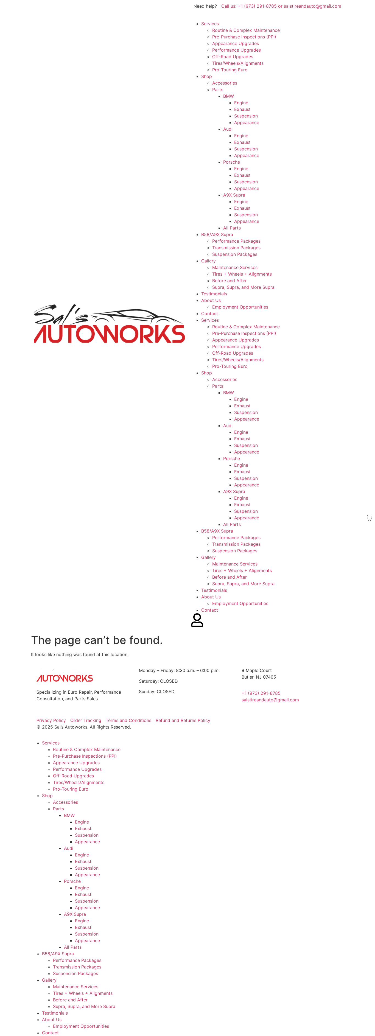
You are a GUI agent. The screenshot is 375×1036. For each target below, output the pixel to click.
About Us (211, 300)
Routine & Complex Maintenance (246, 30)
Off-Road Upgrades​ (232, 56)
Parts (217, 89)
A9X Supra (234, 195)
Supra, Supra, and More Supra (243, 287)
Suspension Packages (234, 254)
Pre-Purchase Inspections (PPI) (244, 37)
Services (210, 23)
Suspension (246, 116)
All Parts (232, 228)
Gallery (208, 261)
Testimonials (214, 293)
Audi (228, 129)
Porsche (231, 162)
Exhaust (242, 109)
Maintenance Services (235, 267)
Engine (241, 102)
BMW (228, 96)
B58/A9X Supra (217, 234)
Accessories (224, 83)
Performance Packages (236, 241)
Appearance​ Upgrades (235, 43)
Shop (206, 76)
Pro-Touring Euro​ (230, 69)
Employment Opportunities (240, 307)
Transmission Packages (236, 247)
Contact (209, 313)
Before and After (229, 280)
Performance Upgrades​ (236, 50)
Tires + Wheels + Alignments (242, 274)
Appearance (246, 122)
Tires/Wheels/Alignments (238, 63)
